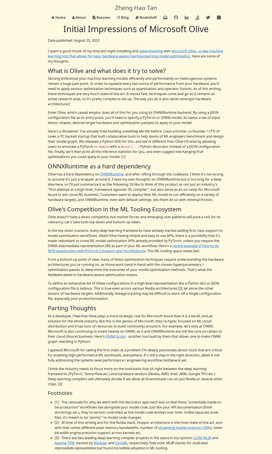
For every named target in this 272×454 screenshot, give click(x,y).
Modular (100, 443)
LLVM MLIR (202, 437)
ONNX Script (116, 336)
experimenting (151, 51)
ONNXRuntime (112, 174)
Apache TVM (65, 443)
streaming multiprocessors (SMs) (185, 427)
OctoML (121, 443)
